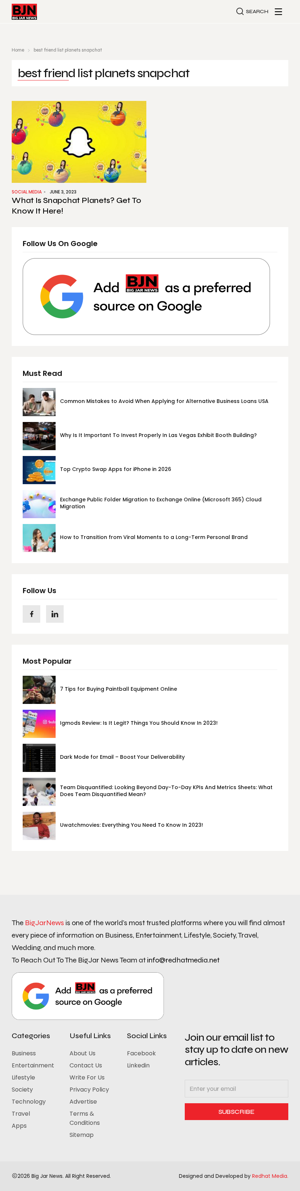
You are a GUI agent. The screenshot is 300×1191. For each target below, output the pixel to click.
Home (18, 50)
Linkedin (138, 1065)
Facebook (141, 1053)
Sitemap (82, 1135)
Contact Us (86, 1065)
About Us (82, 1053)
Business (24, 1053)
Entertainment (33, 1065)
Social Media (27, 192)
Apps (19, 1126)
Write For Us (87, 1077)
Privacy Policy (89, 1089)
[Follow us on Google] (146, 296)
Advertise (83, 1101)
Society (22, 1089)
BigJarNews (44, 922)
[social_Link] (31, 614)
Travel (21, 1113)
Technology (29, 1101)
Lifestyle (23, 1077)
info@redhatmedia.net (183, 960)
